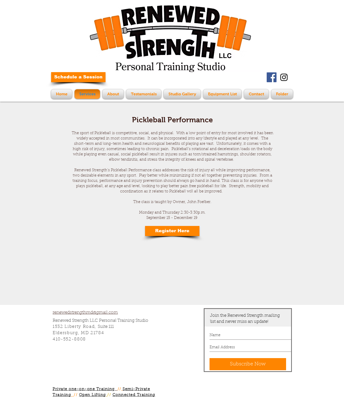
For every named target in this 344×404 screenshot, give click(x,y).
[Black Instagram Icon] (284, 77)
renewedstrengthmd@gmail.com (85, 313)
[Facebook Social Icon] (272, 77)
